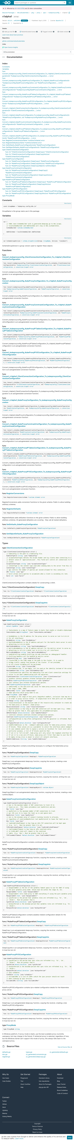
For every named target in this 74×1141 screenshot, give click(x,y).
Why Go (5, 1074)
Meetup (4, 1113)
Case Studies (6, 1081)
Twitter (4, 1101)
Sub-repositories (44, 1081)
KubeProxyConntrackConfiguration (45, 313)
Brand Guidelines (62, 1090)
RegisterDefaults (13, 509)
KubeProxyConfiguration (28, 289)
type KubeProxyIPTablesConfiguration (16, 180)
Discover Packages (8, 12)
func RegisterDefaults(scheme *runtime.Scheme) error (22, 143)
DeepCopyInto (41, 603)
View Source (67, 203)
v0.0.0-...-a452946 (11, 20)
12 (6, 23)
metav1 (8, 626)
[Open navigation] (70, 3)
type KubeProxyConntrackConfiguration (17, 168)
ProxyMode (13, 694)
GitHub (4, 1104)
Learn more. (19, 1138)
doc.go (4, 1054)
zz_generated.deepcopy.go (36, 1057)
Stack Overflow (25, 1084)
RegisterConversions (15, 493)
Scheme (37, 497)
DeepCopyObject (37, 784)
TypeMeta (15, 626)
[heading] (8, 2)
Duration (26, 713)
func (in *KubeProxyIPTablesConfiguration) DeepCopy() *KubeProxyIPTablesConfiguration (38, 182)
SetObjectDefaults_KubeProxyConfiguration (24, 534)
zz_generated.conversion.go (36, 1054)
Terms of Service (37, 1126)
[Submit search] (64, 2)
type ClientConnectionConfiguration (15, 150)
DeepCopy (39, 587)
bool (26, 632)
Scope (26, 267)
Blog (58, 1081)
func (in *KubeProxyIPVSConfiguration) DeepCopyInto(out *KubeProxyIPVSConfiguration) (38, 193)
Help (22, 1087)
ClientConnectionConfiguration (41, 265)
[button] (3, 31)
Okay (70, 1138)
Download (60, 1078)
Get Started (25, 1074)
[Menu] (37, 51)
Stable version (64, 31)
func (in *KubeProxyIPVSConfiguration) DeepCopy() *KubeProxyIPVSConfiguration (35, 191)
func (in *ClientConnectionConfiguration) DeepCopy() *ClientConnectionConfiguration (37, 152)
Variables (5, 69)
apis (44, 12)
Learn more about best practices (12, 35)
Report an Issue (37, 1132)
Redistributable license (28, 31)
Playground (24, 1078)
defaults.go (6, 1052)
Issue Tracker (61, 1084)
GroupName (46, 241)
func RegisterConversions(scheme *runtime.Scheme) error (23, 140)
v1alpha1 (65, 12)
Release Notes (61, 1087)
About (59, 1074)
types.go (29, 1052)
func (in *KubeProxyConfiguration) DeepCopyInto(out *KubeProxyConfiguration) (34, 163)
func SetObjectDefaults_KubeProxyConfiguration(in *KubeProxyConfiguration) (30, 147)
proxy (38, 12)
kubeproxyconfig (54, 12)
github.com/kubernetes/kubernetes (13, 41)
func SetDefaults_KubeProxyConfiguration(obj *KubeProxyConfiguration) (29, 145)
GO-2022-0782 (19, 8)
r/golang (5, 1110)
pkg (32, 12)
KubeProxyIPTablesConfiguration (42, 337)
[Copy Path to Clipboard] (69, 13)
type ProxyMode (8, 196)
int (12, 576)
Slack (4, 1107)
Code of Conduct (62, 1093)
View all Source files (64, 1047)
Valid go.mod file (9, 31)
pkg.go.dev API (44, 1087)
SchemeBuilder (28, 228)
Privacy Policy (37, 1129)
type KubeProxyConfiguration (13, 159)
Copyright (37, 1123)
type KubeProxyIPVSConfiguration (14, 189)
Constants (6, 67)
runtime (20, 228)
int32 (18, 690)
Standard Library (44, 1078)
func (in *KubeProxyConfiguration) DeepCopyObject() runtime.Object (30, 166)
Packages (43, 1074)
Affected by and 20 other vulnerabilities (24, 8)
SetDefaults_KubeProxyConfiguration (22, 524)
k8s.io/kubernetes (23, 12)
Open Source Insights (11, 47)
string (20, 555)
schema (25, 241)
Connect (5, 1097)
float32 (12, 572)
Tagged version (47, 31)
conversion (19, 267)
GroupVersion (32, 241)
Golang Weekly (7, 1116)
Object (51, 787)
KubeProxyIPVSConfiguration (35, 360)
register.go (6, 1057)
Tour (22, 1081)
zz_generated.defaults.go (59, 1052)
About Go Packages (45, 1084)
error (31, 267)
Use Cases (5, 1078)
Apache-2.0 (59, 20)
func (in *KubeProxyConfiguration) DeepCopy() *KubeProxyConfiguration (32, 161)
